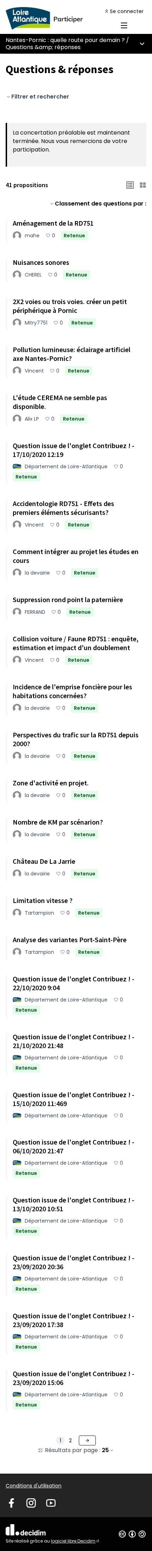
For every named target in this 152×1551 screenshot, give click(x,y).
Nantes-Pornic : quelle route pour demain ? (65, 40)
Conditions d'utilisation (34, 1485)
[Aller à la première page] (58, 18)
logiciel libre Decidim (75, 1541)
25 (105, 1450)
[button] (130, 185)
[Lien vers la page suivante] (87, 1440)
